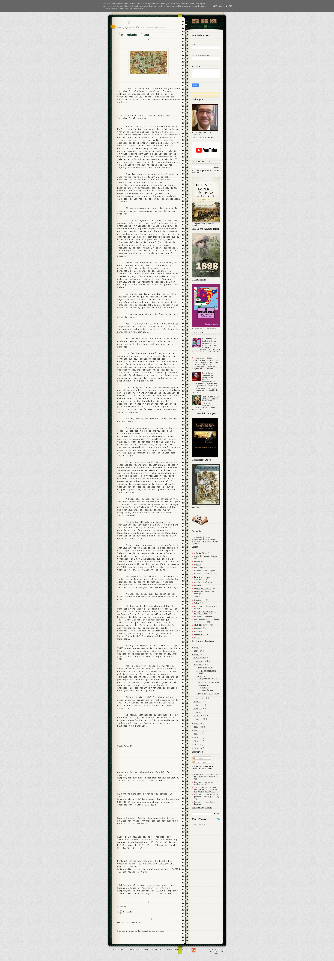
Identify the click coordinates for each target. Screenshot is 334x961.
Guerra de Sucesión (202, 588)
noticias (198, 631)
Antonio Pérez (200, 553)
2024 (196, 654)
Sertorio (198, 628)
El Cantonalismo (209, 339)
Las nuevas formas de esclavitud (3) (203, 783)
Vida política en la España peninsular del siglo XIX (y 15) (206, 796)
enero (198, 719)
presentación (199, 634)
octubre (199, 664)
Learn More (218, 6)
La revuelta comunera (203, 617)
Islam (196, 603)
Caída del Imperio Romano (205, 556)
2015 (196, 748)
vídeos (197, 637)
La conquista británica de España (205, 607)
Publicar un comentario (128, 922)
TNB (185, 949)
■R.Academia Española (201, 537)
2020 (196, 734)
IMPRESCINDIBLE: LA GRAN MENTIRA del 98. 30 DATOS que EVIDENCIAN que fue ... (206, 789)
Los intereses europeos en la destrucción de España (208, 376)
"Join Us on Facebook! (204, 20)
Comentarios (200, 762)
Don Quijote (199, 567)
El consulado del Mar (205, 667)
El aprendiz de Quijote (204, 571)
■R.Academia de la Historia (204, 539)
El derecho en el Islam (202, 358)
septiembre (201, 698)
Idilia (197, 597)
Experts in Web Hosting (216, 952)
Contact (205, 26)
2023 (196, 723)
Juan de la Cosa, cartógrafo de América (206, 678)
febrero (199, 715)
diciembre (200, 657)
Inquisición (199, 600)
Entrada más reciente (128, 931)
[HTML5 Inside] (193, 950)
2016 (196, 745)
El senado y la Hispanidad (207, 682)
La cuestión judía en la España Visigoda (205, 612)
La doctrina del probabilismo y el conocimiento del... (206, 688)
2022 (196, 727)
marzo (199, 712)
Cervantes (198, 561)
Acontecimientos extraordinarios (154, 28)
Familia (197, 585)
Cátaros (197, 564)
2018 (196, 741)
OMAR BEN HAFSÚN (201, 625)
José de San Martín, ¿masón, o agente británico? (211, 398)
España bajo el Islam (203, 582)
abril (198, 708)
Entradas (199, 758)
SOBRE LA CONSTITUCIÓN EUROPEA (206, 672)
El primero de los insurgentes (202, 578)
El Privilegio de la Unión (207, 693)
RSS (213, 20)
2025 (196, 651)
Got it (229, 6)
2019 (196, 737)
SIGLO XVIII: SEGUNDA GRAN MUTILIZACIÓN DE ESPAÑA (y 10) (206, 777)
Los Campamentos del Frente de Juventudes (206, 621)
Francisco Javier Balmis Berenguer (205, 803)
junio (198, 705)
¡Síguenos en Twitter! (195, 20)
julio (198, 701)
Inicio (143, 931)
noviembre (200, 661)
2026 (196, 647)
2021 (196, 730)
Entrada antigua (155, 931)
